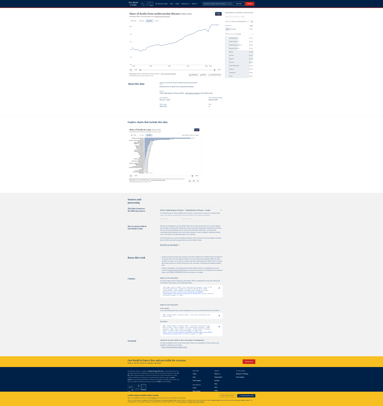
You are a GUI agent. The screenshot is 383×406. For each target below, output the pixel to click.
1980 (135, 69)
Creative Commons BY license (177, 270)
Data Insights (197, 380)
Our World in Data (133, 4)
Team (216, 384)
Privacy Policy (182, 402)
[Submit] (230, 4)
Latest (177, 3)
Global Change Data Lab (155, 371)
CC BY (151, 75)
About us (217, 374)
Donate (249, 3)
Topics (194, 374)
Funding (216, 380)
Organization (218, 377)
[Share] (193, 180)
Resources (185, 3)
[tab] (134, 21)
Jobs (215, 387)
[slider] (140, 70)
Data (171, 3)
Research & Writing (242, 374)
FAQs (159, 381)
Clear (251, 25)
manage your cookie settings (196, 402)
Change (191, 135)
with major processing (192, 93)
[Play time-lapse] (131, 70)
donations (154, 398)
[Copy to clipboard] (217, 288)
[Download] (189, 180)
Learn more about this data (168, 74)
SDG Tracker (196, 391)
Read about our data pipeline (169, 245)
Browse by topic (163, 3)
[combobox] (217, 4)
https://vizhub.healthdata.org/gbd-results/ (174, 347)
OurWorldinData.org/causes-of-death (139, 75)
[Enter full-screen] (197, 180)
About (194, 3)
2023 (219, 69)
